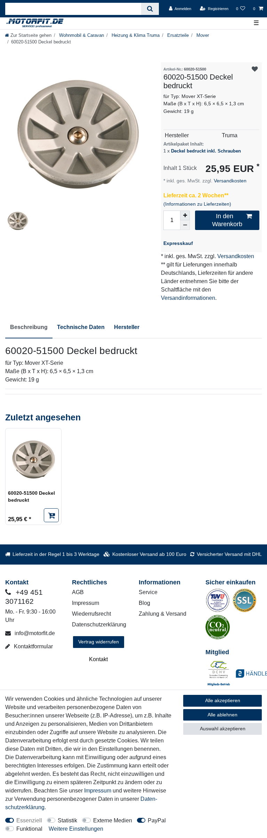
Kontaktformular (33, 646)
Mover (202, 35)
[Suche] (150, 9)
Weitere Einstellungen (76, 829)
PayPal (157, 820)
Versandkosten (229, 180)
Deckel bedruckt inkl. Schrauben (206, 151)
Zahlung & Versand (162, 614)
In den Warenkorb (227, 220)
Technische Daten (81, 327)
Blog (144, 603)
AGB (78, 592)
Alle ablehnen (222, 714)
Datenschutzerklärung (99, 624)
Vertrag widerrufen (98, 641)
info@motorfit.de (34, 633)
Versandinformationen (188, 298)
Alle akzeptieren (222, 700)
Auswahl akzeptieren (222, 728)
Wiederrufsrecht (91, 614)
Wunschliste (255, 69)
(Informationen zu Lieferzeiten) (197, 204)
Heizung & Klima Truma (135, 35)
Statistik (67, 820)
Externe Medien (112, 820)
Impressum (85, 603)
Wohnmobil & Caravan (81, 35)
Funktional (29, 829)
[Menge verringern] (185, 225)
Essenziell (29, 820)
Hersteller (126, 327)
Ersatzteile (177, 35)
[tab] (28, 327)
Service (148, 592)
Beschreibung (29, 327)
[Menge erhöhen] (185, 215)
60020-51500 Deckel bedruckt (31, 496)
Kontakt (98, 659)
